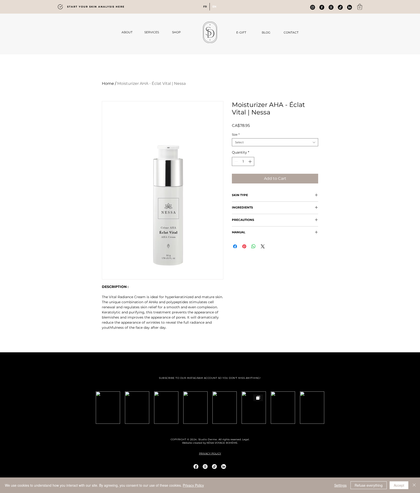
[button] (359, 7)
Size (236, 134)
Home (108, 83)
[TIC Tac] (340, 7)
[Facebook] (321, 7)
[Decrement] (236, 161)
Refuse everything (369, 485)
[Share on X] (263, 246)
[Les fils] (331, 7)
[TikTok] (214, 466)
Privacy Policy (193, 485)
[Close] (414, 485)
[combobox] (275, 142)
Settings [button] (340, 485)
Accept (399, 485)
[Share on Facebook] (235, 246)
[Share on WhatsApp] (253, 246)
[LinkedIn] (349, 7)
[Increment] (250, 161)
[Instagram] (312, 7)
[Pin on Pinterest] (244, 246)
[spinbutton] (243, 161)
